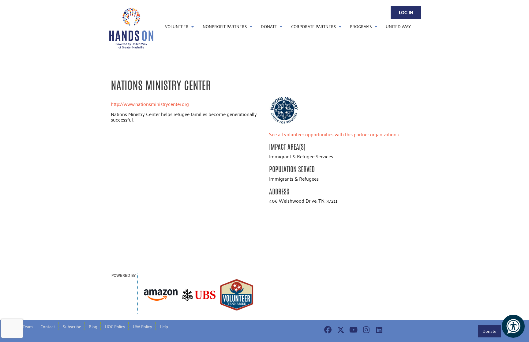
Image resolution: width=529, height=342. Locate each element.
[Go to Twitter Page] (340, 330)
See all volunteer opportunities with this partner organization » (334, 134)
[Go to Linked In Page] (378, 330)
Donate (489, 331)
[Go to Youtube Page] (353, 330)
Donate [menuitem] (269, 26)
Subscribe (72, 326)
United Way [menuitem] (398, 26)
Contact (47, 326)
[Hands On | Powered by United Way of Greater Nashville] (131, 27)
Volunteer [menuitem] (177, 26)
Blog (93, 326)
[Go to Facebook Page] (327, 330)
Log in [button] (406, 13)
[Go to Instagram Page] (365, 330)
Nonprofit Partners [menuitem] (225, 26)
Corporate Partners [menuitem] (313, 26)
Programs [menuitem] (361, 26)
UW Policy (142, 326)
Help (164, 326)
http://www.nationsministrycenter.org (150, 104)
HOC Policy (115, 326)
